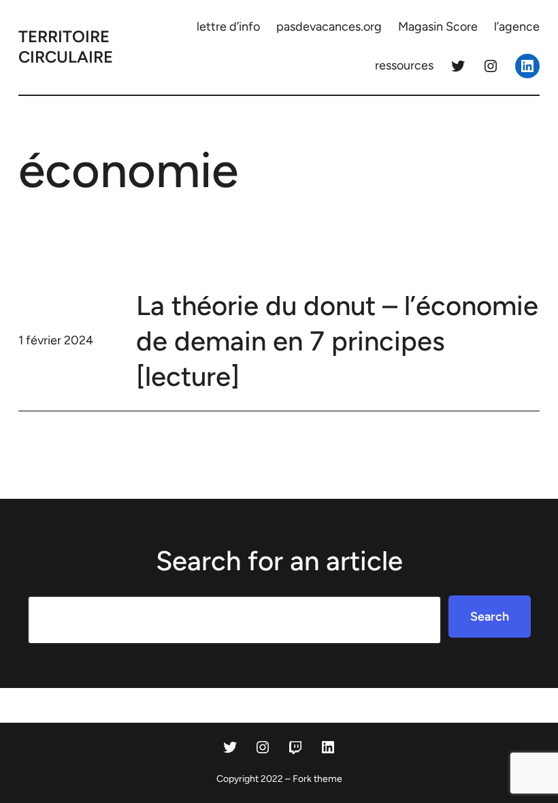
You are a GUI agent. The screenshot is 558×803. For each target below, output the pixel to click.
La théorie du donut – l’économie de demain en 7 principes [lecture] (337, 341)
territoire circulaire (65, 47)
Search (489, 616)
